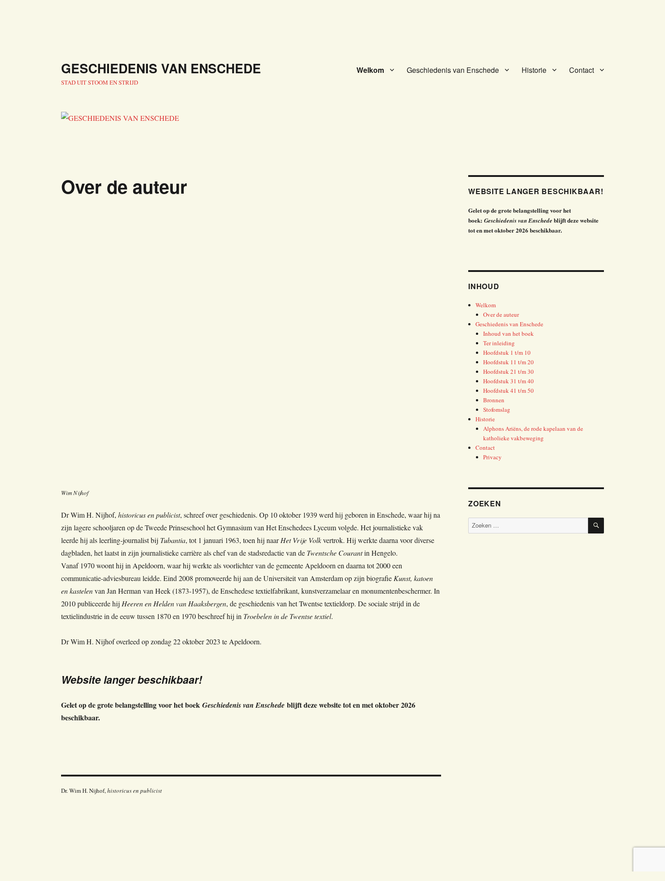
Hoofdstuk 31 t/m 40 (508, 381)
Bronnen (493, 400)
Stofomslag (496, 409)
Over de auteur (501, 314)
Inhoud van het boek (508, 333)
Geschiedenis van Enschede (453, 70)
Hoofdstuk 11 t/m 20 (508, 362)
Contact (581, 70)
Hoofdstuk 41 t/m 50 (508, 390)
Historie (534, 70)
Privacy (492, 457)
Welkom (370, 70)
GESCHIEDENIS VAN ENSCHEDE (161, 68)
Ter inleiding (499, 343)
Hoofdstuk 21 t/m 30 (508, 371)
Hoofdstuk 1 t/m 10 (507, 352)
